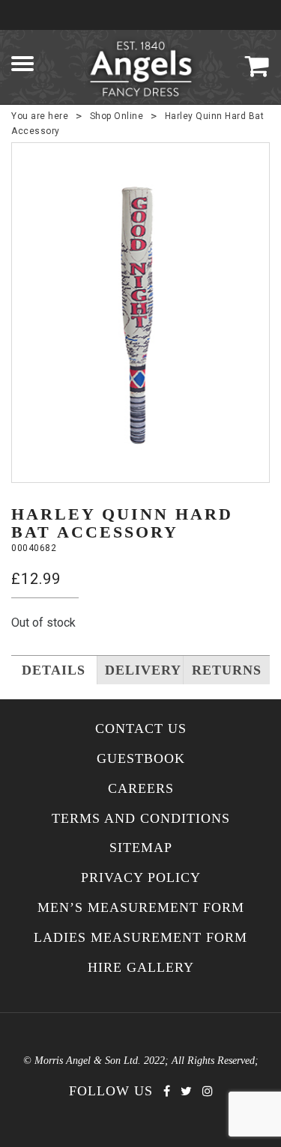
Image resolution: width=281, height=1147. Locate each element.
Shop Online (117, 116)
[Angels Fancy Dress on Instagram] (207, 1091)
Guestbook (141, 759)
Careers (141, 789)
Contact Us (141, 729)
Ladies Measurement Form (140, 938)
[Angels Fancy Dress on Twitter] (186, 1091)
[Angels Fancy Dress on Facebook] (166, 1091)
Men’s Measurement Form (140, 908)
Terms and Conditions (141, 819)
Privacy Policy (141, 878)
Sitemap (140, 848)
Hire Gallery (141, 968)
